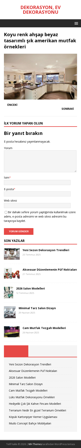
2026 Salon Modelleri (30, 288)
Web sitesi (10, 200)
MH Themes (35, 444)
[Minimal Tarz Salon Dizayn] (10, 316)
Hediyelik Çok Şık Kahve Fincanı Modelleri (35, 404)
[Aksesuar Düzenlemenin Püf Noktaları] (12, 276)
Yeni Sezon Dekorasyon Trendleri (46, 250)
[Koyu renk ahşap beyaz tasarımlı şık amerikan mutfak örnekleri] (40, 97)
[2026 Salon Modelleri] (8, 296)
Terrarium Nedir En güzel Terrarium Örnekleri (37, 410)
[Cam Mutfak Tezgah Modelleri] (12, 335)
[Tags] (40, 351)
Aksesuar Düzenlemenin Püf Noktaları (50, 269)
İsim (6, 177)
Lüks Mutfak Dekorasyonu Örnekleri (32, 397)
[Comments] (65, 351)
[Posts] (16, 351)
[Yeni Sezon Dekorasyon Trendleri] (12, 257)
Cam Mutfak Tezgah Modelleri (44, 328)
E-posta (9, 189)
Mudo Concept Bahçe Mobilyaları (30, 423)
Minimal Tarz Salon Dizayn (37, 308)
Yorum (8, 148)
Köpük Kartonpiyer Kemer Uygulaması (33, 417)
